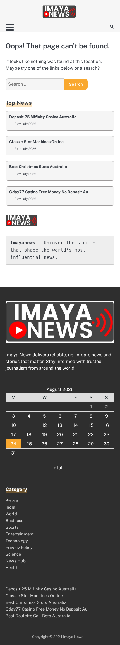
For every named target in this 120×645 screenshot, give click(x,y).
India (10, 507)
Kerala (12, 500)
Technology (17, 540)
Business (14, 520)
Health (12, 567)
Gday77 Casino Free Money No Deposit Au (48, 192)
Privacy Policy (19, 547)
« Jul (58, 468)
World (11, 513)
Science (13, 554)
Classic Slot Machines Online (36, 142)
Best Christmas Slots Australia (38, 167)
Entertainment (20, 534)
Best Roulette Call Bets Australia (38, 615)
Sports (12, 527)
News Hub (16, 560)
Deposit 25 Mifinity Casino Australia (42, 117)
